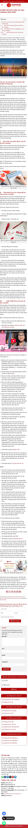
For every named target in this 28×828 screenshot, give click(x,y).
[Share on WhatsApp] (7, 592)
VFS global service (17, 538)
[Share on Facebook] (9, 592)
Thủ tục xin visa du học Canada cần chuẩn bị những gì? (13, 22)
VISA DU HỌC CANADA (5, 598)
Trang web (4, 662)
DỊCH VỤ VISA (15, 596)
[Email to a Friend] (15, 592)
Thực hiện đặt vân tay (17, 463)
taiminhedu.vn (7, 793)
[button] (23, 19)
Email (3, 655)
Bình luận (4, 636)
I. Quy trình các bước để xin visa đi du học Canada (12, 26)
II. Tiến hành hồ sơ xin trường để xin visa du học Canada (13, 29)
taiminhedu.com (17, 793)
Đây (13, 373)
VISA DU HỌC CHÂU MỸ (16, 598)
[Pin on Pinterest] (17, 592)
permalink (4, 599)
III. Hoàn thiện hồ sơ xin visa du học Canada (12, 33)
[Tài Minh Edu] (14, 5)
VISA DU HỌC (22, 596)
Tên (3, 648)
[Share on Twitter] (12, 592)
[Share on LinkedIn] (20, 592)
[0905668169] (4, 819)
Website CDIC (16, 449)
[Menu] (2, 5)
